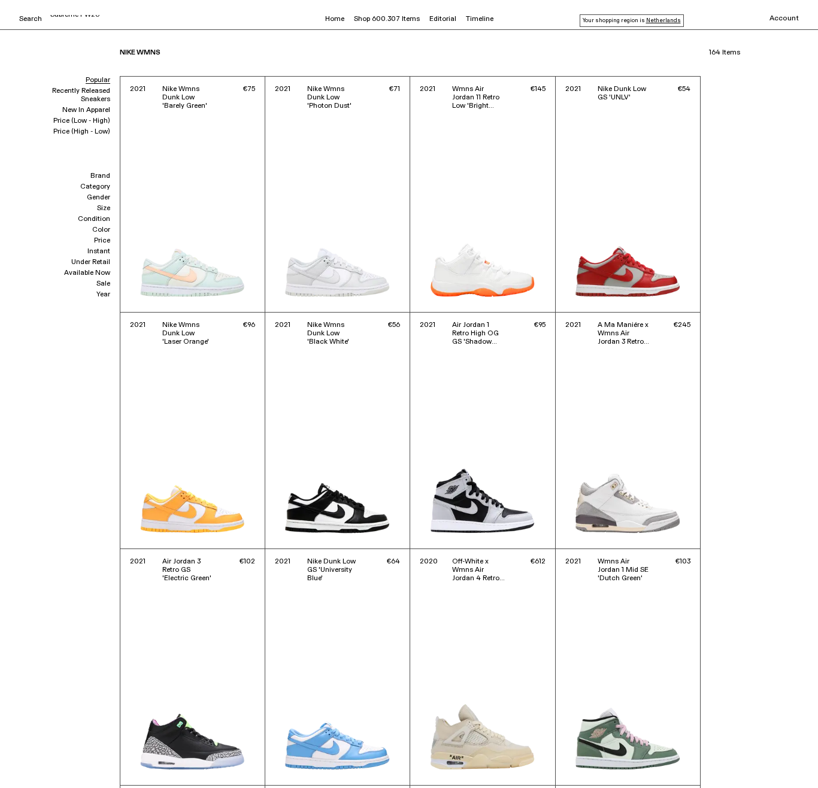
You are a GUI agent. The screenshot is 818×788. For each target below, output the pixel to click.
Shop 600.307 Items (387, 19)
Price (102, 240)
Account (784, 18)
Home (334, 19)
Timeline (479, 19)
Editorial (442, 19)
